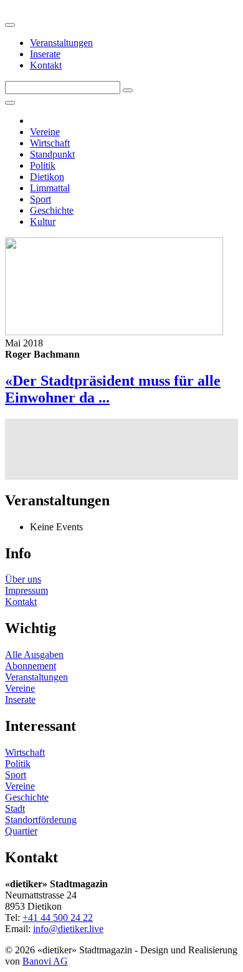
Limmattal (50, 188)
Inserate (45, 54)
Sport (40, 199)
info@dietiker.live (68, 928)
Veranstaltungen (61, 42)
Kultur (42, 221)
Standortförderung (41, 819)
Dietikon (47, 176)
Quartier (21, 831)
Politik (42, 165)
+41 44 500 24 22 (57, 917)
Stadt (15, 808)
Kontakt (46, 65)
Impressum (26, 590)
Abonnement (30, 665)
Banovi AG (45, 961)
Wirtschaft (50, 143)
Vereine (45, 131)
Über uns (23, 579)
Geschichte (52, 210)
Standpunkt (52, 154)
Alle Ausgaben (34, 654)
